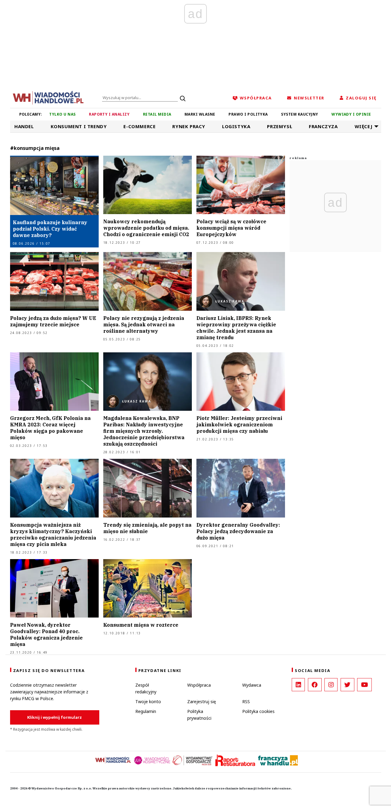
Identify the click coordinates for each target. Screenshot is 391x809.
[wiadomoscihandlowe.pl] (48, 97)
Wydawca (251, 685)
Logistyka (236, 126)
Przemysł (279, 126)
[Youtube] (364, 684)
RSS (246, 701)
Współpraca (199, 685)
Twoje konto (148, 701)
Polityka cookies (258, 711)
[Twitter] (347, 684)
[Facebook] (315, 684)
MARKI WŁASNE (200, 114)
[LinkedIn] (298, 684)
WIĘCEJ (364, 126)
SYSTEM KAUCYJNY (299, 114)
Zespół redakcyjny (145, 688)
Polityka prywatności (199, 714)
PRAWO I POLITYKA (248, 114)
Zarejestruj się (201, 701)
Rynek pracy (188, 126)
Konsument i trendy (79, 126)
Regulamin (145, 711)
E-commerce (139, 126)
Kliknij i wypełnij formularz (54, 717)
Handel (24, 126)
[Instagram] (331, 684)
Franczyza (323, 126)
